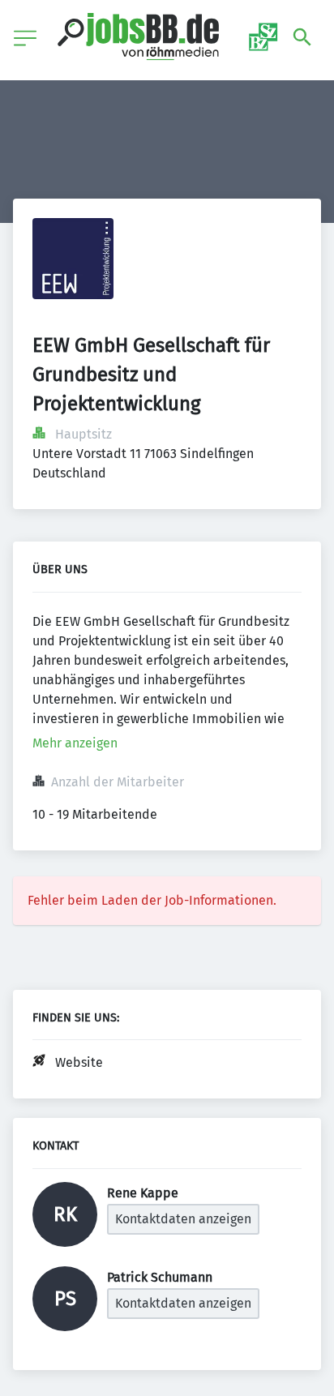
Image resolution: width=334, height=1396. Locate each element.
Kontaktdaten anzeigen (183, 1219)
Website (79, 1062)
